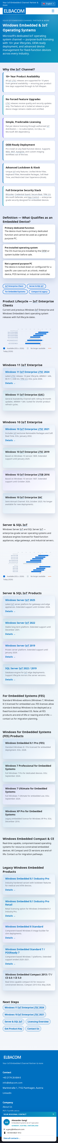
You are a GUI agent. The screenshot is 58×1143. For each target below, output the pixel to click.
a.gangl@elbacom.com (14, 1129)
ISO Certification (11, 1110)
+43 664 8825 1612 (12, 1132)
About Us (7, 1106)
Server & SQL (36, 286)
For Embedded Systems (15, 291)
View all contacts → (12, 1138)
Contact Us (33, 1028)
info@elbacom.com (12, 1082)
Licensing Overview (38, 1021)
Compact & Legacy (39, 291)
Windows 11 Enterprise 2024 (24, 1007)
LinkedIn (7, 1093)
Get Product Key (13, 1028)
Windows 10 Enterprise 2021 (24, 1014)
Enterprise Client (14, 286)
